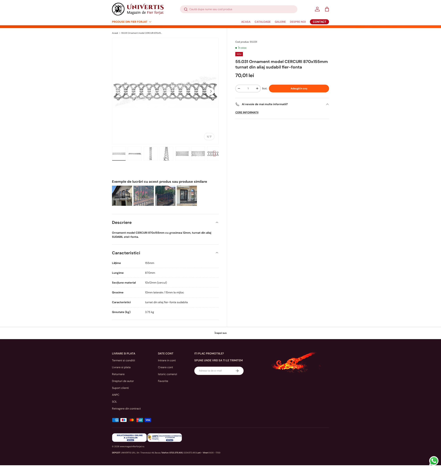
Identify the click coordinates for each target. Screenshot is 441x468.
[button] (327, 9)
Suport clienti (120, 388)
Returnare (118, 374)
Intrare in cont (167, 360)
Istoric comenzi (167, 374)
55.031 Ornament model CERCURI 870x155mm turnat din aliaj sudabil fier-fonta (142, 33)
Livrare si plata (121, 367)
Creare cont (165, 367)
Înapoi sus (221, 332)
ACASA (245, 22)
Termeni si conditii (123, 360)
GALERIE (280, 22)
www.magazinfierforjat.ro (132, 446)
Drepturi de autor (123, 381)
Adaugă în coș (299, 88)
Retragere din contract (126, 408)
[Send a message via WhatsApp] (433, 460)
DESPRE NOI (298, 22)
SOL (114, 401)
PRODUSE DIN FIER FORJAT (129, 22)
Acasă (115, 33)
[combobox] (238, 9)
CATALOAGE (263, 22)
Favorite (163, 381)
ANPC (115, 395)
